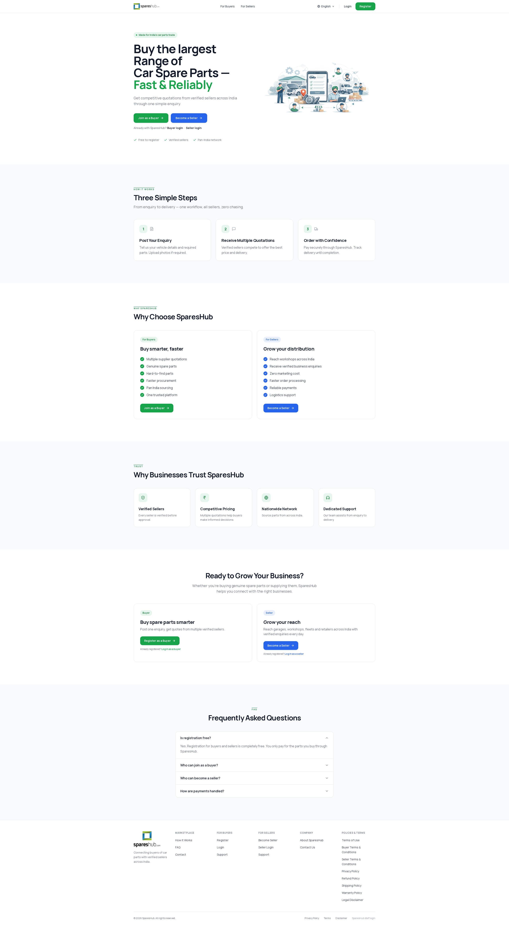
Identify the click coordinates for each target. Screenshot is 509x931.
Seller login (194, 128)
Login (348, 6)
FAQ (177, 847)
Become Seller (267, 840)
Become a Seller (187, 118)
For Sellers (248, 6)
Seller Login (266, 847)
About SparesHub (311, 840)
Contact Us (307, 847)
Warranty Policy (352, 893)
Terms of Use (351, 840)
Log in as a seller (294, 654)
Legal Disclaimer (352, 900)
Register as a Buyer (157, 641)
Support (222, 854)
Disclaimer (341, 918)
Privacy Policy (350, 871)
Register (365, 6)
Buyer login (175, 128)
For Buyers (228, 6)
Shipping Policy (351, 885)
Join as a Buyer (148, 118)
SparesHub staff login (363, 918)
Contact (180, 854)
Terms (327, 918)
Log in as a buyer (171, 649)
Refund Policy (350, 878)
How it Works (183, 840)
